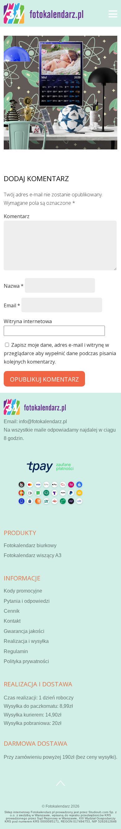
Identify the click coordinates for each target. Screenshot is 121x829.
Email (12, 305)
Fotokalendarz (58, 806)
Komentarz (16, 216)
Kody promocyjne (23, 590)
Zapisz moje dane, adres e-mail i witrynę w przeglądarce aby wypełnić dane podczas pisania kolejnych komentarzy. (60, 353)
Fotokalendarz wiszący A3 (32, 555)
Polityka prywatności (26, 661)
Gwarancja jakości (24, 631)
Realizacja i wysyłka (26, 641)
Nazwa (14, 285)
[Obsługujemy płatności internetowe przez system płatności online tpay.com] (50, 512)
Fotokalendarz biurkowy (30, 545)
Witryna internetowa (28, 321)
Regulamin (16, 651)
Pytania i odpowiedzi (27, 601)
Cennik (12, 611)
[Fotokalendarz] (43, 20)
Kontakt (12, 621)
